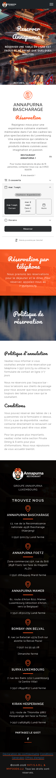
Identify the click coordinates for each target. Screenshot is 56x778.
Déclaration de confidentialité (21, 754)
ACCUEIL (19, 82)
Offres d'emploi (34, 757)
